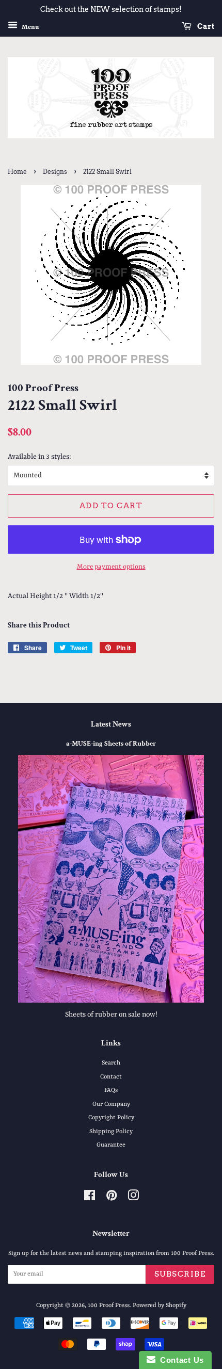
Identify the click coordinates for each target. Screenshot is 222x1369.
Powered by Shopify (159, 1305)
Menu (29, 26)
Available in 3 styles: (39, 457)
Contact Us (179, 1360)
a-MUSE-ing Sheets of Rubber (111, 743)
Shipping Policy (111, 1131)
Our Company (111, 1104)
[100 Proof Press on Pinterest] (111, 1198)
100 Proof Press (109, 1305)
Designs (55, 171)
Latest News (111, 724)
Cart (205, 26)
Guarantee (111, 1145)
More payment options (111, 567)
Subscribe (180, 1274)
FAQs (111, 1090)
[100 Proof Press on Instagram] (133, 1198)
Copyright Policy (111, 1117)
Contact (111, 1077)
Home (17, 171)
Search (111, 1063)
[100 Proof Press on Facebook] (90, 1198)
